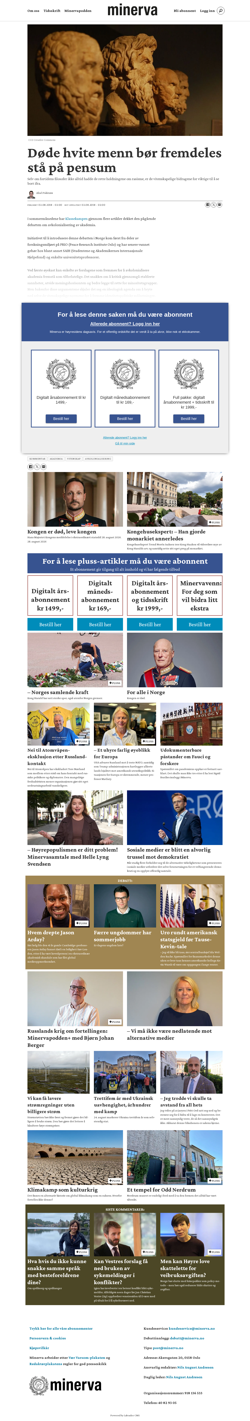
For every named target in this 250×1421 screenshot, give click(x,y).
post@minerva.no (168, 1348)
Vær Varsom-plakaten (87, 1358)
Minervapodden (78, 11)
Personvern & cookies (47, 1338)
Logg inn (207, 11)
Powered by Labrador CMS (125, 1415)
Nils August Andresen (195, 1367)
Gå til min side (125, 443)
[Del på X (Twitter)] (213, 205)
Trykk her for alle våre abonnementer (61, 1328)
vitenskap (74, 458)
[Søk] (220, 10)
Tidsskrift (52, 11)
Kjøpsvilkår (39, 1348)
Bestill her (61, 419)
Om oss (33, 11)
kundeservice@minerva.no (192, 1328)
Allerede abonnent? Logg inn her (125, 323)
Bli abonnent (185, 11)
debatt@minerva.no (187, 1338)
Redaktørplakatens (45, 1364)
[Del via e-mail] (219, 205)
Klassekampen (76, 219)
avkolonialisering (98, 458)
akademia (56, 458)
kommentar (37, 458)
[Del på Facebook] (207, 205)
